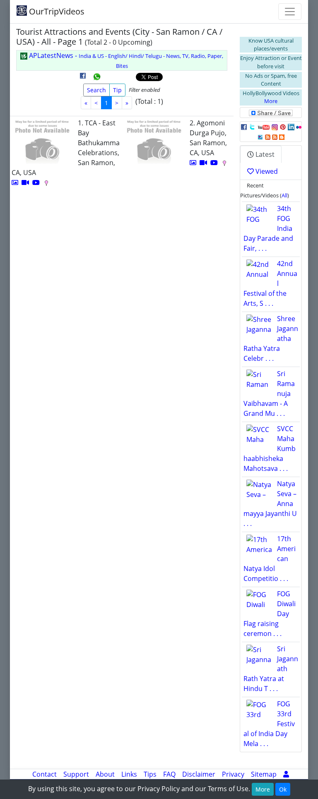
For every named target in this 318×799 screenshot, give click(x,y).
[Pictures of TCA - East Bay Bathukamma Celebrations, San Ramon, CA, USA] (15, 182)
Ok (283, 789)
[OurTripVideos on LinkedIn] (291, 126)
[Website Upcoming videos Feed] (274, 136)
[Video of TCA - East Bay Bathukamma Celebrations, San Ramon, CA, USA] (25, 182)
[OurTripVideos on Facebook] (244, 126)
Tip (117, 90)
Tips (150, 774)
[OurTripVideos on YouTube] (263, 126)
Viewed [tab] (266, 171)
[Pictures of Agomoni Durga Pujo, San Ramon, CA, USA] (193, 162)
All (284, 195)
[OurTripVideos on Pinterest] (282, 126)
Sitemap (264, 774)
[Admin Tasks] (286, 774)
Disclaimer (198, 774)
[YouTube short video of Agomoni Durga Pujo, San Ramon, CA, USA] (214, 162)
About (105, 774)
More (270, 101)
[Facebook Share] (83, 78)
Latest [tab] (264, 154)
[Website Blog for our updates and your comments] (281, 136)
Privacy (233, 774)
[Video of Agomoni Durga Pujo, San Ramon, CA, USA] (203, 162)
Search (96, 90)
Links (129, 774)
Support (76, 774)
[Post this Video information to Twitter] (252, 126)
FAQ (169, 774)
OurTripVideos (55, 11)
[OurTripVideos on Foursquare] (260, 136)
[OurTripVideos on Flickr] (298, 126)
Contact (44, 774)
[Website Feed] (267, 136)
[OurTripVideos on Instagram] (275, 126)
